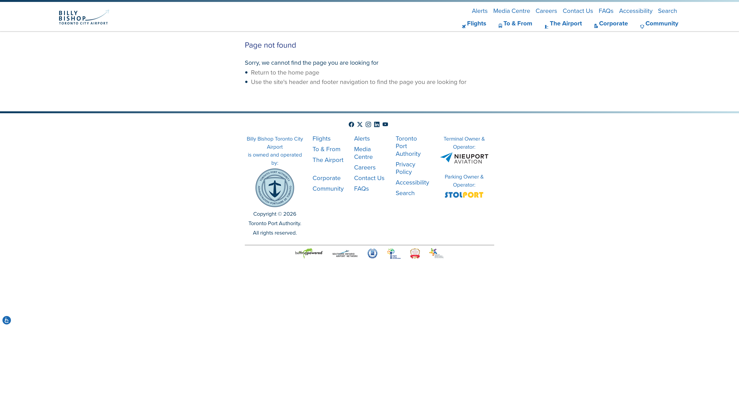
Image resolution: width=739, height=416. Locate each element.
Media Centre (511, 10)
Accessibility (636, 10)
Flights (476, 23)
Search (667, 10)
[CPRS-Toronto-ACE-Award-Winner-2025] (415, 253)
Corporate (613, 23)
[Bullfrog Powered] (309, 253)
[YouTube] (385, 124)
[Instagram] (368, 124)
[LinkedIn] (377, 124)
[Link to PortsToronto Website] (275, 187)
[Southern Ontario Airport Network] (345, 253)
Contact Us (578, 10)
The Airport (566, 23)
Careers (546, 10)
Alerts (480, 10)
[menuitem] (469, 23)
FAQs (606, 10)
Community (661, 23)
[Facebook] (351, 124)
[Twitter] (360, 124)
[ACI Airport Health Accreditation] (372, 253)
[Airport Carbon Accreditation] (393, 253)
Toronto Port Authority (408, 146)
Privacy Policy (405, 168)
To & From (517, 23)
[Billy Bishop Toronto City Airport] (84, 17)
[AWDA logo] (436, 253)
